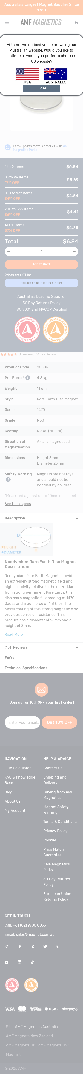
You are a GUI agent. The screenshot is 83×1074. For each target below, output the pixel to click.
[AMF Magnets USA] (29, 83)
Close (41, 88)
